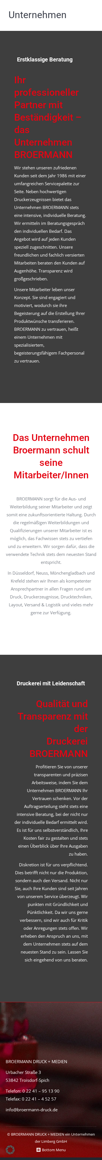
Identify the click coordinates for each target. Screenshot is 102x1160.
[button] (10, 1150)
